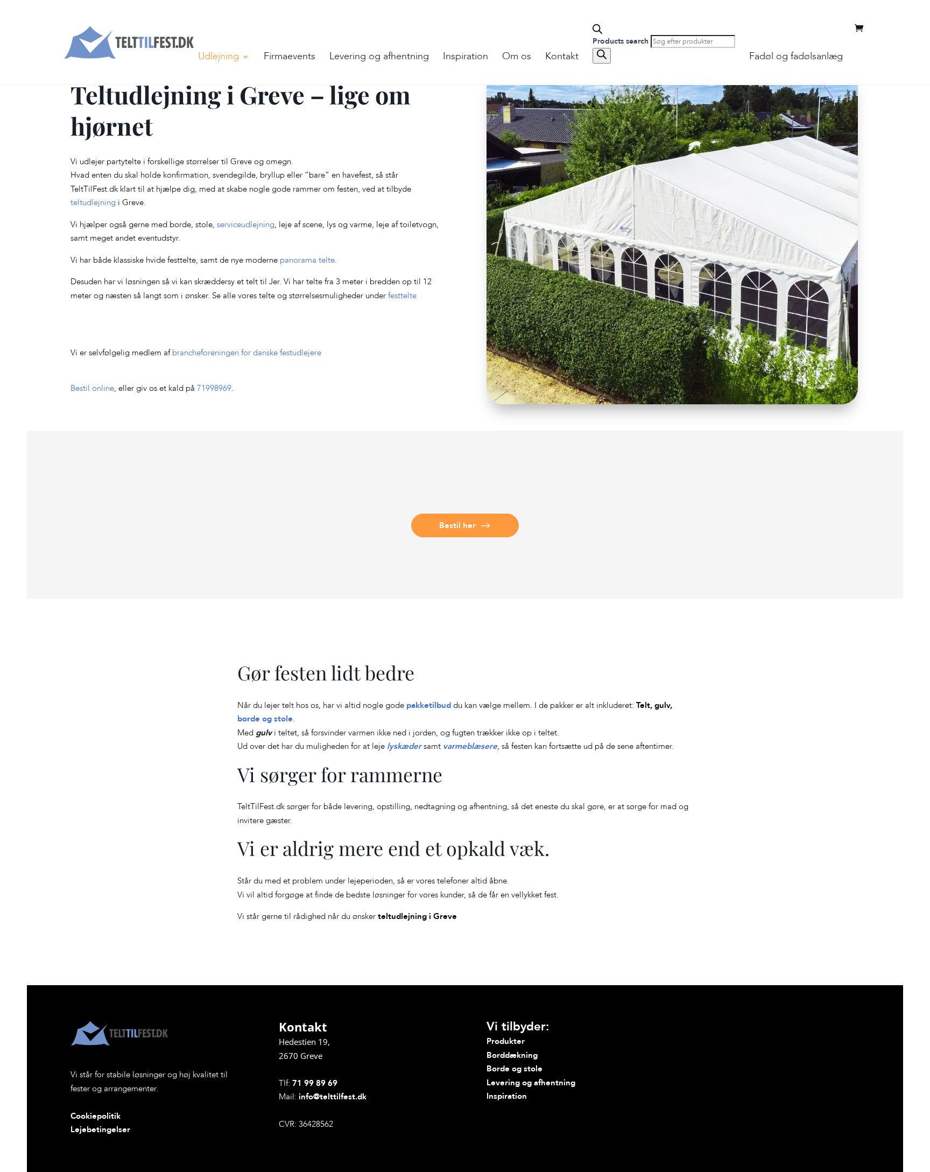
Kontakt (562, 58)
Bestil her (457, 525)
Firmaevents (289, 58)
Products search (622, 41)
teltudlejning (93, 202)
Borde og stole (514, 1068)
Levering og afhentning (379, 58)
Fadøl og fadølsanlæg (796, 58)
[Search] (602, 56)
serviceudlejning (245, 224)
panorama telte (307, 260)
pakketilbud (428, 705)
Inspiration (465, 58)
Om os (516, 58)
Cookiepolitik (96, 1116)
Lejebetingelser (100, 1129)
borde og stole (265, 718)
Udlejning (218, 58)
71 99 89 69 (314, 1083)
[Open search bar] (664, 29)
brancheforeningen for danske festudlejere (246, 352)
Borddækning (512, 1055)
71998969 (214, 388)
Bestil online (92, 388)
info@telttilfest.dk (333, 1096)
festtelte (402, 295)
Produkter (506, 1041)
